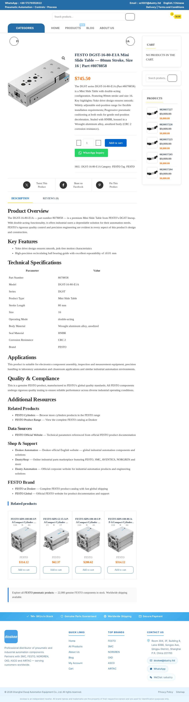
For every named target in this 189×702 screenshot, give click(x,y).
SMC (110, 646)
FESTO (116, 166)
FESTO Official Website (29, 434)
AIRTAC (112, 668)
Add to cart (116, 143)
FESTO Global (23, 493)
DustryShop (22, 459)
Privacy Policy (165, 692)
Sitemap (180, 692)
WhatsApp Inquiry (93, 152)
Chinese (179, 2)
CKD (110, 657)
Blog (90, 28)
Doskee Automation (26, 450)
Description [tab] (20, 198)
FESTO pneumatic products (39, 592)
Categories (25, 28)
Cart (71, 668)
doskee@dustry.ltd (164, 660)
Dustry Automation (26, 468)
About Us (107, 28)
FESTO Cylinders (25, 415)
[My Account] (163, 16)
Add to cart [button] (24, 569)
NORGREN (114, 651)
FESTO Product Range (28, 419)
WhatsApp (160, 668)
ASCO (111, 663)
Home (55, 28)
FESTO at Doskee (25, 488)
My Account (76, 663)
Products (74, 27)
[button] (63, 58)
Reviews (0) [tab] (51, 198)
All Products (76, 646)
